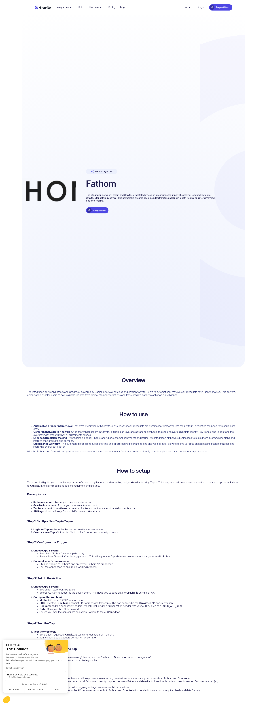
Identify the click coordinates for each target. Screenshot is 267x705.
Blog (122, 7)
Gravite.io (137, 482)
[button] (64, 7)
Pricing (111, 7)
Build (80, 7)
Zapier (64, 529)
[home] (43, 7)
